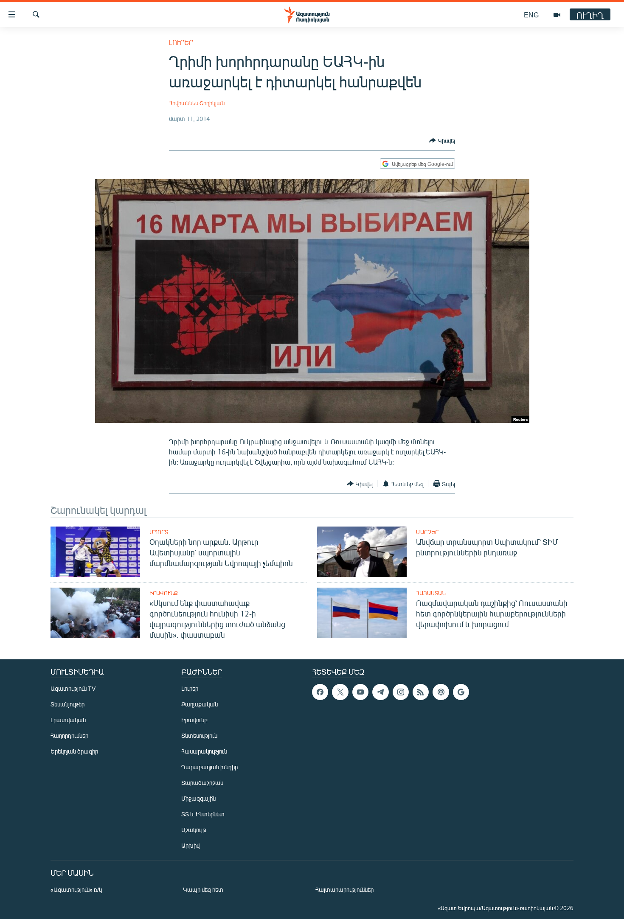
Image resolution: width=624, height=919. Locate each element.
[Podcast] (441, 692)
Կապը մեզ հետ (203, 889)
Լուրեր (181, 42)
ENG (531, 15)
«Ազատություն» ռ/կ (76, 889)
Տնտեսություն (199, 735)
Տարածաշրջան (202, 782)
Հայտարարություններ (344, 889)
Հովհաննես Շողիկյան (197, 102)
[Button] (442, 140)
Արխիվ (190, 845)
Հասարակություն (204, 751)
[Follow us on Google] (461, 692)
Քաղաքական (199, 704)
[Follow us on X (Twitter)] (340, 692)
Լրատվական (68, 719)
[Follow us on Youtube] (360, 692)
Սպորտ (158, 532)
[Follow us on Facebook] (320, 692)
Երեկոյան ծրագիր (74, 751)
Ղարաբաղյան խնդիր (209, 767)
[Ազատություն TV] (557, 14)
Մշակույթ (193, 829)
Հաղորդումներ (69, 735)
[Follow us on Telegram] (380, 692)
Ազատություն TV (73, 688)
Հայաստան (431, 593)
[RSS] (421, 692)
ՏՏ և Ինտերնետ (203, 814)
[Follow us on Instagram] (401, 692)
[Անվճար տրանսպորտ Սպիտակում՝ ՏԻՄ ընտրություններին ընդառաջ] (362, 552)
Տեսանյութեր (67, 704)
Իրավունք (163, 593)
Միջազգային (198, 798)
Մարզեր (427, 532)
